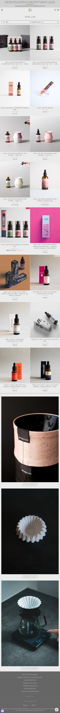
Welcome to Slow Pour (30, 683)
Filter (6, 22)
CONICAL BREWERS (30, 484)
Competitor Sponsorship (30, 686)
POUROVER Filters (30, 576)
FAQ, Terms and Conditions (30, 674)
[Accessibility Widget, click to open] (2, 711)
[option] (30, 4)
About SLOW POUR (30, 680)
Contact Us (30, 696)
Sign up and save (30, 701)
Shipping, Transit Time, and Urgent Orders (30, 677)
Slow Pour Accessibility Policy (30, 691)
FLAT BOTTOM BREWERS (30, 668)
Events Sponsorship (30, 688)
